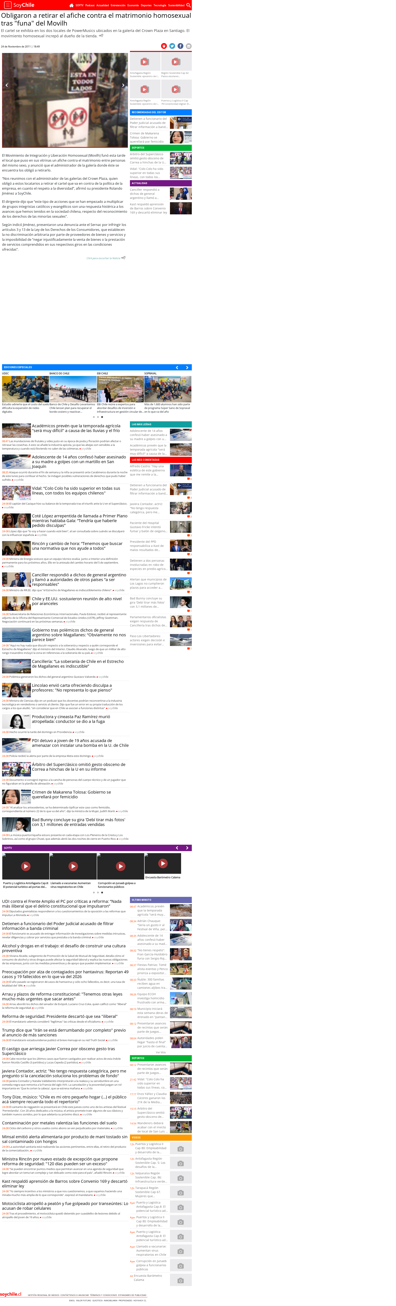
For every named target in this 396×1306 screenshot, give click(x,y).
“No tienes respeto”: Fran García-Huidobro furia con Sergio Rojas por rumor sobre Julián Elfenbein (152, 958)
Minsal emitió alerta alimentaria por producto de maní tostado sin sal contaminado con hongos (64, 1139)
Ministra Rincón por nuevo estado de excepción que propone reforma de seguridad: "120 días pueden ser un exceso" (60, 1161)
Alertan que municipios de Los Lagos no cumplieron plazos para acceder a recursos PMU (148, 585)
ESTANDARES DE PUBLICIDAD (132, 1295)
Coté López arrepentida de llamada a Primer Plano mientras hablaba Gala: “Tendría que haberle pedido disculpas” (79, 520)
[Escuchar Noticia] (101, 35)
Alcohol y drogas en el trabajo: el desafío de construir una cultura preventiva (64, 948)
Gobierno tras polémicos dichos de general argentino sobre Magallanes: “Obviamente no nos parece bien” (79, 634)
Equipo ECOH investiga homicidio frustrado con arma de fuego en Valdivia (151, 1000)
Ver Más (161, 1052)
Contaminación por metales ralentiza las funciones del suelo (59, 1123)
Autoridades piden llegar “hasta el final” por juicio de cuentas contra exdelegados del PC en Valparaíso (151, 1046)
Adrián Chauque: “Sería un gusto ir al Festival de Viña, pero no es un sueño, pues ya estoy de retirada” (152, 929)
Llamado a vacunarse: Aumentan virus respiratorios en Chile (151, 1250)
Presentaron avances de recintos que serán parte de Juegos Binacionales (152, 1029)
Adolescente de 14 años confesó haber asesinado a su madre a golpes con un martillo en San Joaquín (79, 461)
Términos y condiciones (104, 1295)
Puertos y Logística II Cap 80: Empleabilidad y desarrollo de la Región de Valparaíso (150, 1150)
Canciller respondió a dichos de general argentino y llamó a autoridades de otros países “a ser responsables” (149, 198)
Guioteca (98, 1300)
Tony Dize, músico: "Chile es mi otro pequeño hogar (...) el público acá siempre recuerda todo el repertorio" (64, 1099)
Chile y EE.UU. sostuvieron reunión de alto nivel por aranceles (77, 601)
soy (86, 448)
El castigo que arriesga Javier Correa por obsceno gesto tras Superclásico (58, 1051)
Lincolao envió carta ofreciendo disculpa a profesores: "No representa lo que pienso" (72, 687)
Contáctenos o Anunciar (75, 1295)
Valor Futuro (84, 1300)
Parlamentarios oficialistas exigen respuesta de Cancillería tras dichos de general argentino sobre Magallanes (148, 625)
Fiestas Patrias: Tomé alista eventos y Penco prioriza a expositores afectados (152, 971)
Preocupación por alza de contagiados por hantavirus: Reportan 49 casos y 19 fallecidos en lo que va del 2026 (65, 974)
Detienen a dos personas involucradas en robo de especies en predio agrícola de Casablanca (149, 567)
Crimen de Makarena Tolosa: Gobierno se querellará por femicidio (147, 137)
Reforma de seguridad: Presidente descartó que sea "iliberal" (60, 1016)
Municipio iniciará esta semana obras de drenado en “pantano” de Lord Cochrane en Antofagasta (152, 1017)
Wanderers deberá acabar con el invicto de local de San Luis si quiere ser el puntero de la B (152, 1131)
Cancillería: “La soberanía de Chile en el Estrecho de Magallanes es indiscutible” (78, 664)
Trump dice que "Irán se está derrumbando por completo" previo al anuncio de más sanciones (64, 1032)
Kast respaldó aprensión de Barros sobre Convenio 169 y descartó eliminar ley (148, 208)
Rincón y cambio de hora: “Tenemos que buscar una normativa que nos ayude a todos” (77, 546)
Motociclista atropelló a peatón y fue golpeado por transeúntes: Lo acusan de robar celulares (65, 1206)
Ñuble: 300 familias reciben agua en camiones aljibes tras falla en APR (152, 985)
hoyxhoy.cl (140, 1300)
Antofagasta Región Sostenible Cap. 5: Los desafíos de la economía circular (150, 1165)
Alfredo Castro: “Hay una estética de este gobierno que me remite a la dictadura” (147, 472)
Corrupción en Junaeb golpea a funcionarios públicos (151, 1265)
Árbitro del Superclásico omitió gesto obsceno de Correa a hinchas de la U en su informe (147, 160)
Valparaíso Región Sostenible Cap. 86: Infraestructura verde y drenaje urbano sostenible (151, 1181)
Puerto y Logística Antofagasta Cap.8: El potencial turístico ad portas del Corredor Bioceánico (151, 1210)
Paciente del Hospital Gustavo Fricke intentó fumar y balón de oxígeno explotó (147, 529)
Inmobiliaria (111, 1300)
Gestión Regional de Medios (44, 1295)
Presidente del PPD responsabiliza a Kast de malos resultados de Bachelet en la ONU (147, 548)
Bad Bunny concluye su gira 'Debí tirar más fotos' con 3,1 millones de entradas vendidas (78, 822)
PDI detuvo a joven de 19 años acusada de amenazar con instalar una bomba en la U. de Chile (80, 743)
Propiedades (126, 1300)
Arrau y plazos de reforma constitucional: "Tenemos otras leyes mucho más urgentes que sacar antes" (62, 996)
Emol (72, 1300)
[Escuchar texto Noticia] (123, 257)
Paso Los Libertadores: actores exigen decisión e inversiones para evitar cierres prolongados (147, 642)
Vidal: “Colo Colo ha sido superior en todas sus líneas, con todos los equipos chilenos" (146, 175)
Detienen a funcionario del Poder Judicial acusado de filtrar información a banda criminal (148, 125)
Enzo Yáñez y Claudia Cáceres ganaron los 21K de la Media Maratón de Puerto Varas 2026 (152, 1102)
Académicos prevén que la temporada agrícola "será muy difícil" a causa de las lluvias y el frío (76, 428)
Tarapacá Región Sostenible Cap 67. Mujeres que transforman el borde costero (150, 1196)
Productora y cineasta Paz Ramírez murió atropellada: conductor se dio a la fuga (71, 719)
